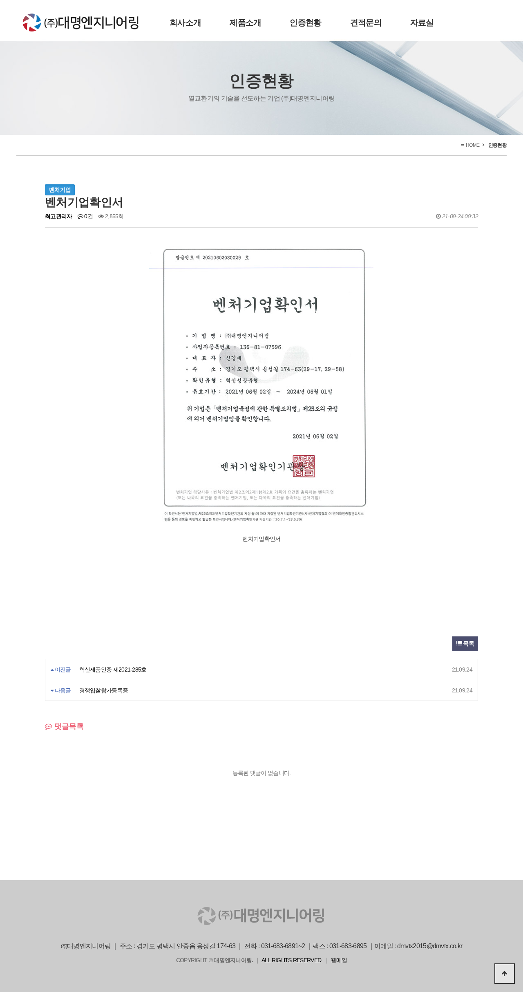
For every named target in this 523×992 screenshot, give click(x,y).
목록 (468, 643)
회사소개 (185, 22)
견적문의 (366, 22)
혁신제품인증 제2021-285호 (113, 669)
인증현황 (305, 22)
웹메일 (339, 960)
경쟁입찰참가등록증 (103, 690)
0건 (88, 216)
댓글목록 (68, 726)
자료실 (422, 22)
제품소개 (245, 22)
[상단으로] (504, 973)
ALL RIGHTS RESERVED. (292, 960)
